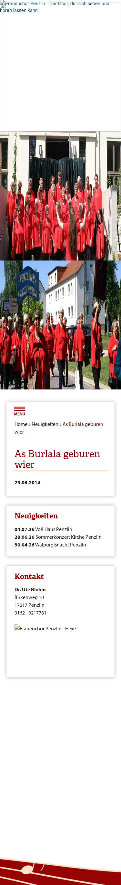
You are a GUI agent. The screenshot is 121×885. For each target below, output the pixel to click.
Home (21, 424)
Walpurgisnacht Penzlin (50, 544)
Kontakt (29, 577)
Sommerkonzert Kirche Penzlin (58, 537)
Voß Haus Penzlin (43, 529)
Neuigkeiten (45, 424)
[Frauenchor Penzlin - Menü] (19, 410)
